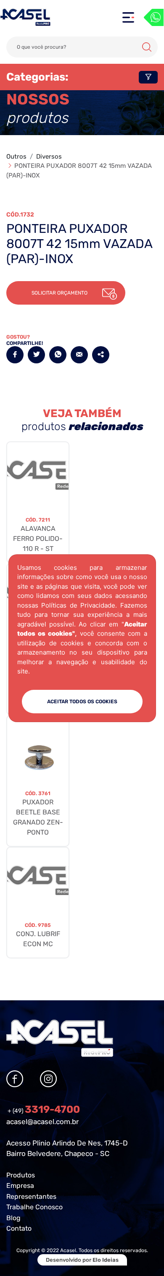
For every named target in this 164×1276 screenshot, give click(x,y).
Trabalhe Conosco (34, 1207)
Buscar (147, 47)
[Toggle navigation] (128, 17)
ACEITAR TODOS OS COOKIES (82, 702)
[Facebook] (15, 354)
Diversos (49, 156)
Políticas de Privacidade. (79, 605)
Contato (19, 1228)
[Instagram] (48, 1078)
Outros (16, 156)
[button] (65, 293)
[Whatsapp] (153, 17)
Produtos (20, 1175)
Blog (13, 1218)
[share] (100, 354)
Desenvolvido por (82, 1260)
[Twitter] (36, 354)
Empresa (20, 1186)
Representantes (31, 1196)
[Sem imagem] (38, 475)
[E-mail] (79, 354)
